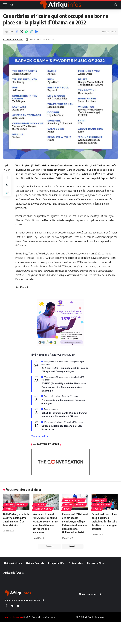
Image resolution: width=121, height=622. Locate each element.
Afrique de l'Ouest (73, 500)
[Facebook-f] (6, 605)
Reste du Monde (43, 509)
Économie (39, 505)
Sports (97, 509)
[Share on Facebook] (16, 31)
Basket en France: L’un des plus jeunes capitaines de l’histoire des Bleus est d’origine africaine (104, 521)
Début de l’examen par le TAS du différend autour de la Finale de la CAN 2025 (64, 414)
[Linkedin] (12, 605)
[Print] (36, 31)
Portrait (10, 509)
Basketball (99, 500)
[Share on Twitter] (21, 31)
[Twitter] (18, 605)
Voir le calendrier (39, 436)
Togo (67, 509)
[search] (115, 4)
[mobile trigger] (6, 5)
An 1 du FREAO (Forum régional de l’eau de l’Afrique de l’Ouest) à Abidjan (64, 369)
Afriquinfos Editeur (13, 39)
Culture (9, 505)
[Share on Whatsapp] (26, 31)
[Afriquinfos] (60, 4)
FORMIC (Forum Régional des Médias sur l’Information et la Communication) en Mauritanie (63, 387)
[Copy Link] (31, 31)
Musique (21, 505)
